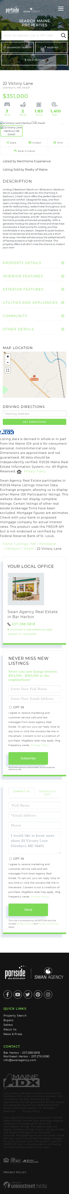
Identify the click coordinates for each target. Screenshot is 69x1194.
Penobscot (48, 544)
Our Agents (30, 634)
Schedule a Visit (47, 793)
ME (33, 544)
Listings (21, 544)
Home (8, 544)
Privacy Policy (35, 471)
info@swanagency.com (19, 1060)
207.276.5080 (40, 1056)
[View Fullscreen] (7, 370)
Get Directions (34, 421)
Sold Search (35, 60)
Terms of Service (48, 923)
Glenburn (13, 548)
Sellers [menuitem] (8, 1025)
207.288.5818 (31, 1052)
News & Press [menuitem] (12, 1034)
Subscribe (28, 758)
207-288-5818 (23, 624)
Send (28, 909)
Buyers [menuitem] (8, 1020)
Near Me (52, 47)
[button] (63, 35)
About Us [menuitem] (10, 1029)
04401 (29, 548)
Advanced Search (19, 47)
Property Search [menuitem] (15, 1015)
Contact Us (14, 634)
